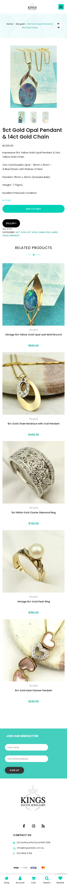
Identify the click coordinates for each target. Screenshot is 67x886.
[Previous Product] (58, 23)
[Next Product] (58, 27)
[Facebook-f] (23, 826)
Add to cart (33, 208)
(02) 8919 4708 (24, 853)
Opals (5, 235)
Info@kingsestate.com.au (30, 847)
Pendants (14, 235)
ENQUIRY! (11, 223)
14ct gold (20, 232)
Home (10, 24)
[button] (61, 6)
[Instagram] (33, 826)
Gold (48, 232)
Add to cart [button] (33, 709)
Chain (41, 232)
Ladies (55, 232)
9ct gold (20, 24)
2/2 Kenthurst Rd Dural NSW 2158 (33, 842)
